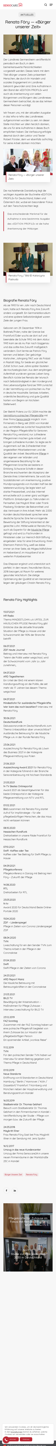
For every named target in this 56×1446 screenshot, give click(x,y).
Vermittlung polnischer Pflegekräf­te (23, 415)
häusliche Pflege (40, 529)
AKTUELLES (27, 14)
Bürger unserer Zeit (13, 1174)
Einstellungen (16, 1432)
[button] (51, 4)
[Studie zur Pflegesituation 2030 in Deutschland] (28, 1254)
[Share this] (6, 1190)
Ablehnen (26, 1439)
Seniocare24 (23, 419)
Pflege (42, 453)
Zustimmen (11, 1439)
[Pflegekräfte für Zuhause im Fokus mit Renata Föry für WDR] (28, 1220)
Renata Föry (31, 1174)
